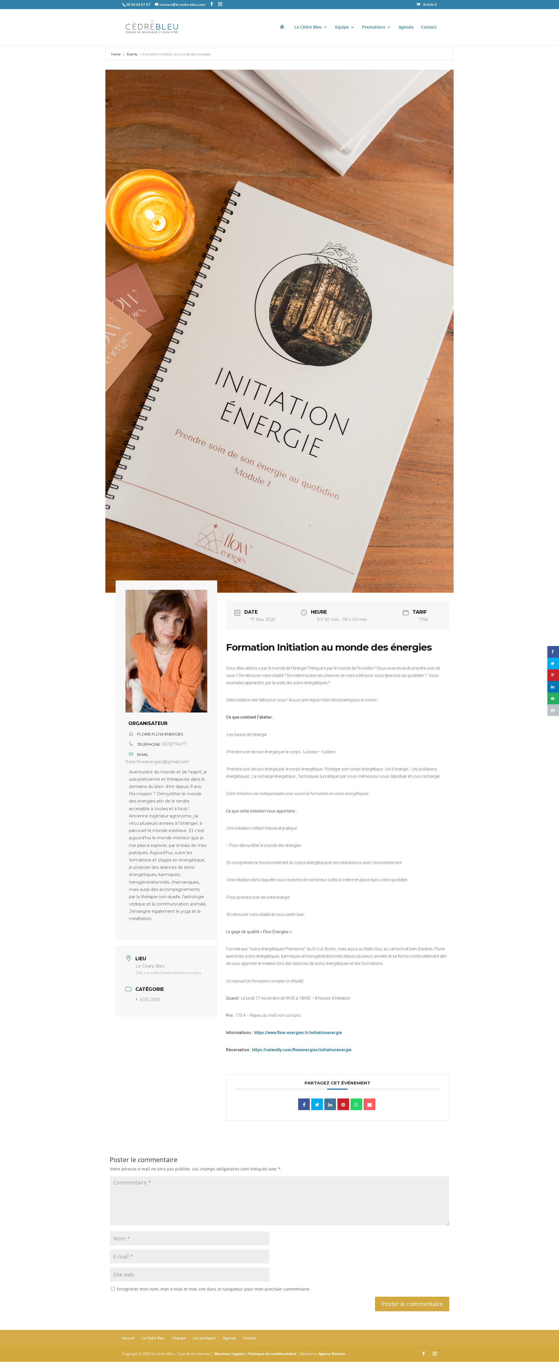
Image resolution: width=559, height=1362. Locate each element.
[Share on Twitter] (553, 663)
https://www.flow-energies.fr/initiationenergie (298, 1032)
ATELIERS (150, 999)
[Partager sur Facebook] (304, 1104)
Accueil (128, 1337)
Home (116, 54)
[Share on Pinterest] (343, 1104)
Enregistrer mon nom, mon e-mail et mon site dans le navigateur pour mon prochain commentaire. (213, 1289)
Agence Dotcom (332, 1353)
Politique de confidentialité (272, 1353)
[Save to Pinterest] (553, 675)
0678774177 (174, 744)
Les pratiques (204, 1337)
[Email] (369, 1104)
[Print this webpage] (553, 710)
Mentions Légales (229, 1353)
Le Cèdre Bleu (308, 27)
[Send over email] (553, 698)
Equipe (342, 27)
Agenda (406, 27)
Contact (429, 27)
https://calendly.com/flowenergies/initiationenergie (301, 1049)
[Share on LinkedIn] (553, 687)
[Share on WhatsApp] (356, 1104)
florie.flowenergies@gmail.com (157, 761)
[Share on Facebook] (553, 652)
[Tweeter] (317, 1104)
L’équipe (179, 1337)
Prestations (373, 27)
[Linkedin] (330, 1104)
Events (132, 54)
